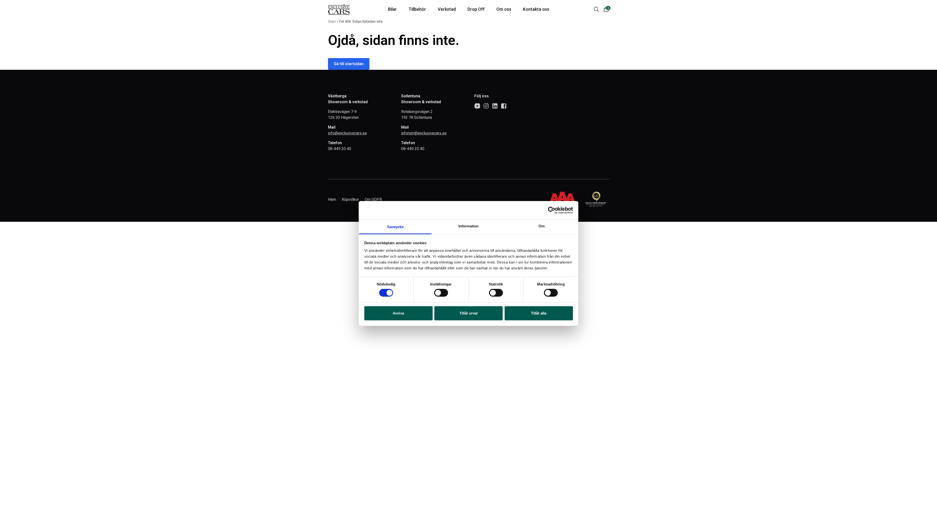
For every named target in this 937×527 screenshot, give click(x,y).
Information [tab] (468, 226)
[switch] (441, 293)
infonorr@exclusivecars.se (424, 133)
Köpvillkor (350, 199)
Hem (332, 199)
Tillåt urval (468, 313)
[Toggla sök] (596, 9)
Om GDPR (373, 199)
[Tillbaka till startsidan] (339, 9)
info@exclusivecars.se (347, 133)
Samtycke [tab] (395, 227)
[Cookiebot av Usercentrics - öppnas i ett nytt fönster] (551, 210)
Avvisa (398, 313)
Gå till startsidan (349, 63)
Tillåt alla (538, 313)
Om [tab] (542, 226)
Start (332, 21)
